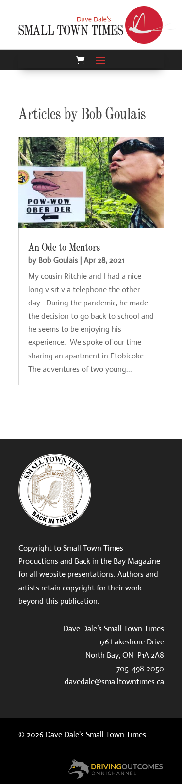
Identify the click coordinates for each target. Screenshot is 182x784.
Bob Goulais (58, 260)
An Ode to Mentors (64, 248)
